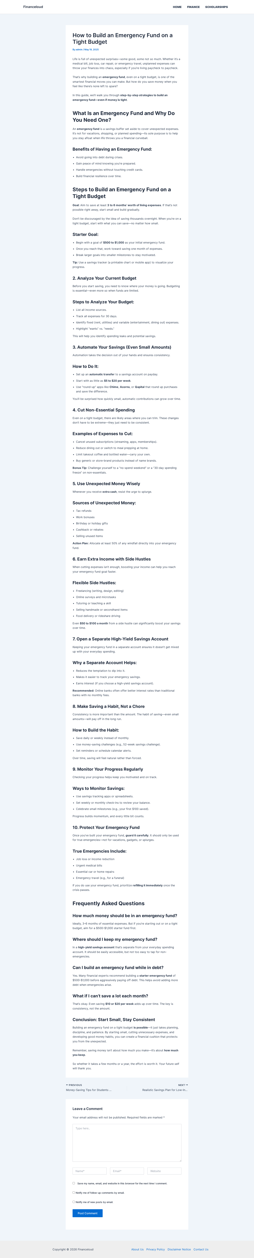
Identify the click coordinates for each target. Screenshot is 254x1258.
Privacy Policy (155, 1249)
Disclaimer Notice (179, 1249)
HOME (177, 7)
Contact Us (201, 1249)
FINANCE (193, 7)
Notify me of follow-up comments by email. (100, 1192)
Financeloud (33, 7)
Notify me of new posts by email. (94, 1202)
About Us (137, 1249)
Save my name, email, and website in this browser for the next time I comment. (122, 1183)
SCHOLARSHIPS (216, 7)
